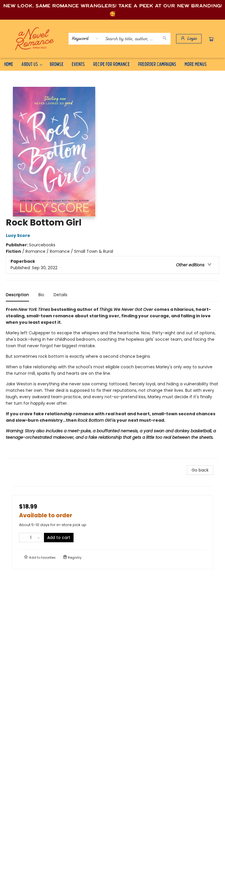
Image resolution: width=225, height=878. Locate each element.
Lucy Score (18, 235)
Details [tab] (60, 295)
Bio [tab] (41, 295)
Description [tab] (17, 295)
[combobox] (85, 38)
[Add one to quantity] (38, 537)
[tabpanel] (112, 382)
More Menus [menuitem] (196, 63)
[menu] (112, 64)
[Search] (165, 39)
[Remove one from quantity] (23, 537)
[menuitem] (8, 64)
